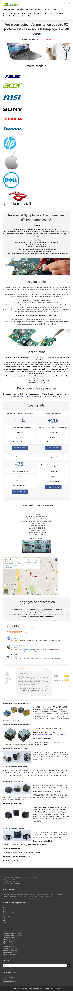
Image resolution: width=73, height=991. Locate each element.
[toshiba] (13, 116)
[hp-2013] (10, 137)
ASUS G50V (37, 735)
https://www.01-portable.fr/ (13, 883)
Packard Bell (6, 916)
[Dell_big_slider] (11, 172)
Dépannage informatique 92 (10, 952)
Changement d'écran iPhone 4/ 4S (12, 935)
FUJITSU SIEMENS (8, 913)
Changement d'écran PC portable (12, 933)
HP (4, 915)
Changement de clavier (9, 946)
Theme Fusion (56, 988)
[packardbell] (18, 191)
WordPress (49, 988)
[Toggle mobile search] (65, 3)
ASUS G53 (51, 735)
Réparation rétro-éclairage (10, 950)
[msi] (13, 92)
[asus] (13, 73)
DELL (4, 911)
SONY (4, 920)
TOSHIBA (5, 922)
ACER (4, 909)
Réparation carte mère (9, 941)
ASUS (4, 907)
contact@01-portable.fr (24, 396)
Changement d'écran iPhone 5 (11, 937)
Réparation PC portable (9, 954)
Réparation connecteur (9, 939)
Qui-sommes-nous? (8, 977)
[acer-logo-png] (13, 83)
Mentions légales (7, 979)
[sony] (13, 106)
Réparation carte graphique (10, 943)
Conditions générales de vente (11, 981)
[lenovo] (13, 125)
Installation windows (8, 945)
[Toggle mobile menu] (69, 3)
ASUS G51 (44, 735)
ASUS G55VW (60, 735)
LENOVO (5, 918)
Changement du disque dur (10, 948)
